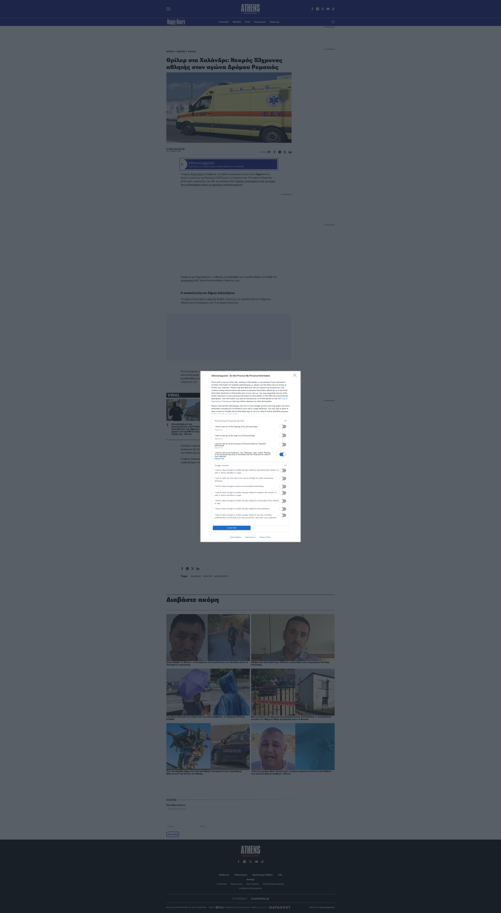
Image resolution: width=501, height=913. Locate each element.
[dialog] (250, 456)
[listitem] (250, 420)
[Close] (295, 375)
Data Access (250, 537)
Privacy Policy (265, 537)
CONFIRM (232, 528)
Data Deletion (235, 537)
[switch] (282, 426)
